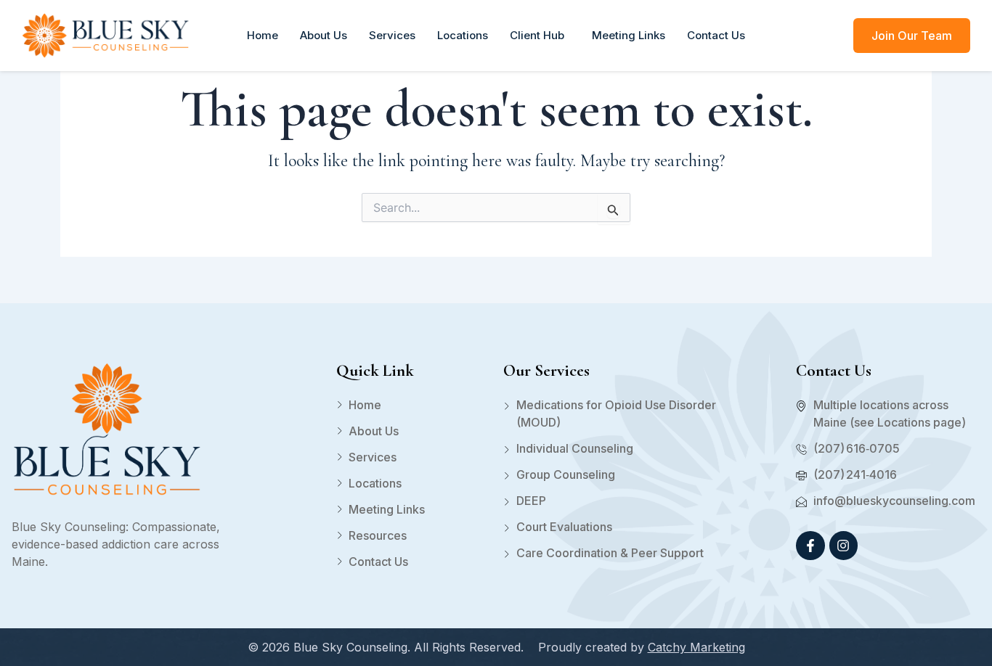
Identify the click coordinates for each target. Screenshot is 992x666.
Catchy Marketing (696, 647)
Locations (462, 35)
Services (392, 35)
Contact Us (716, 35)
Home (262, 35)
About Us (323, 35)
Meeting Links (628, 35)
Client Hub (540, 35)
